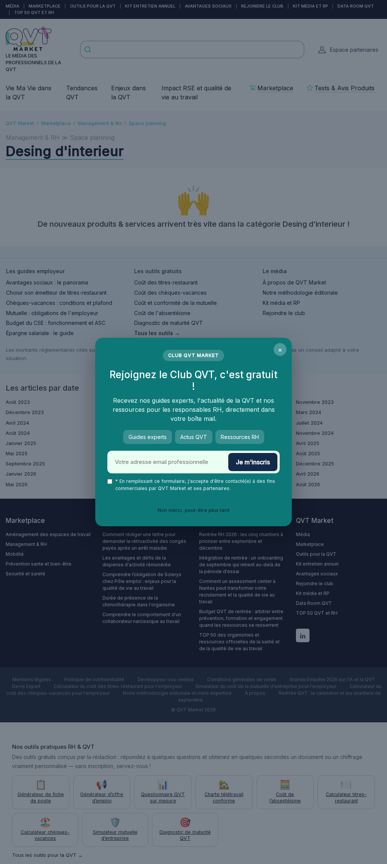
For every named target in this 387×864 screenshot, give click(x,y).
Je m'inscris (253, 462)
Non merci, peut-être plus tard (193, 510)
